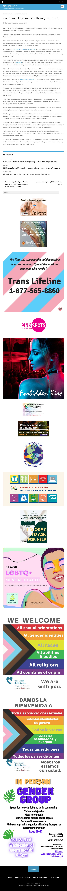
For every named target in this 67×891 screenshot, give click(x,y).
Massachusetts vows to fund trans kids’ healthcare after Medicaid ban (26, 174)
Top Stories (23, 14)
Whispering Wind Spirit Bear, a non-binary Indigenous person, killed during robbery (15, 184)
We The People (32, 883)
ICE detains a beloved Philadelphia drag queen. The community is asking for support (31, 168)
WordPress (28, 885)
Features (28, 877)
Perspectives (18, 877)
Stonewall (19, 62)
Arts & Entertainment (41, 877)
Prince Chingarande (12, 23)
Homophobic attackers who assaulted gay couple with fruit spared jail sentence (30, 162)
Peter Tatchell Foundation (27, 79)
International (8, 14)
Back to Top (33, 870)
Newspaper (55, 877)
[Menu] (2, 2)
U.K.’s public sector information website (24, 49)
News (16, 14)
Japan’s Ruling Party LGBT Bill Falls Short (50, 183)
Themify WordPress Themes (41, 885)
